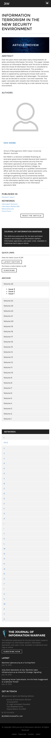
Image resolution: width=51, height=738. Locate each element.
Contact (31, 734)
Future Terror (6, 211)
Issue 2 (11, 291)
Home (14, 734)
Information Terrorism (10, 204)
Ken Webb (10, 143)
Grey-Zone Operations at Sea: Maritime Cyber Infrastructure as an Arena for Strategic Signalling (21, 671)
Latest (38, 734)
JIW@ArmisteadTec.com (13, 716)
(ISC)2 (6, 442)
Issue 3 (11, 289)
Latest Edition (12, 262)
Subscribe (9, 270)
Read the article (32, 216)
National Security (8, 209)
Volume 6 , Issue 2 (8, 197)
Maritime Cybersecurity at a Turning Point (18, 663)
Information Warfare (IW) (10, 206)
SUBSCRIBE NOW (12, 651)
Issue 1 (11, 294)
